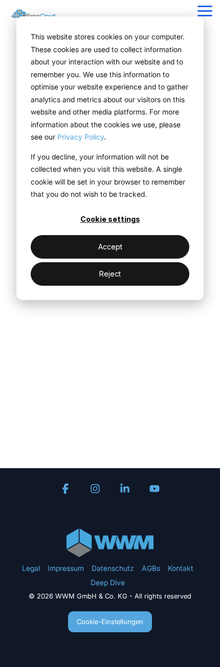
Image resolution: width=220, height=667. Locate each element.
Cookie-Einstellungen (110, 621)
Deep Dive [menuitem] (108, 582)
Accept (110, 246)
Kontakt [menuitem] (180, 568)
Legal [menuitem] (31, 568)
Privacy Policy (80, 136)
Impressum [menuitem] (66, 568)
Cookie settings (110, 219)
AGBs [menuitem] (151, 568)
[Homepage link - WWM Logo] (110, 551)
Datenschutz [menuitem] (113, 568)
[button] (204, 10)
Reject (110, 273)
